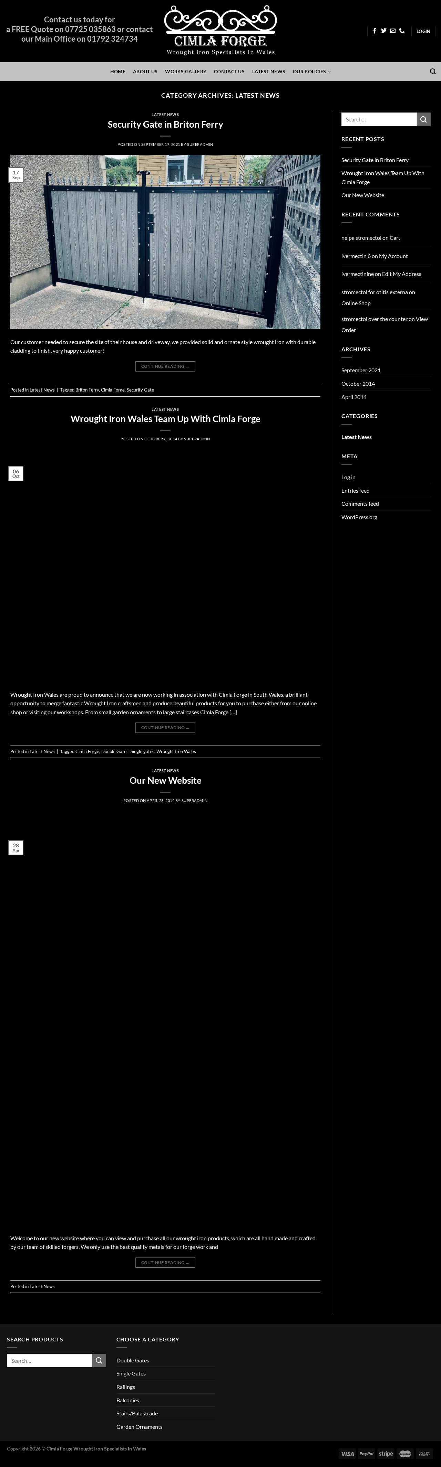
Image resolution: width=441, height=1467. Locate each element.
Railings (125, 1386)
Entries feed (355, 490)
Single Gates (131, 1373)
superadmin (200, 144)
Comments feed (360, 503)
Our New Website (166, 780)
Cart (395, 237)
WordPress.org (359, 517)
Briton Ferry (87, 390)
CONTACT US (229, 71)
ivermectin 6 (356, 256)
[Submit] (424, 119)
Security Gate (140, 390)
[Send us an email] (393, 31)
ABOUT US (145, 71)
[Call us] (401, 31)
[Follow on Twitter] (384, 31)
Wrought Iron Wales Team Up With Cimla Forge (165, 419)
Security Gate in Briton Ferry (165, 124)
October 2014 (358, 383)
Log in (348, 477)
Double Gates (115, 751)
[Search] (433, 72)
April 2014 (354, 397)
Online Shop (356, 303)
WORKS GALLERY (185, 71)
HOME (117, 71)
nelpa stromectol (361, 237)
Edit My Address (401, 273)
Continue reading (165, 366)
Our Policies (309, 71)
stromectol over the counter (374, 318)
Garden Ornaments (139, 1426)
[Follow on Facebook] (375, 31)
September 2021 (361, 370)
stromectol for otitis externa (374, 292)
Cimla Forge (113, 390)
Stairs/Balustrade (137, 1413)
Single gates (142, 751)
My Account (393, 256)
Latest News (165, 114)
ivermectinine (357, 273)
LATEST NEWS (268, 71)
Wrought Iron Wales (176, 751)
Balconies (127, 1400)
